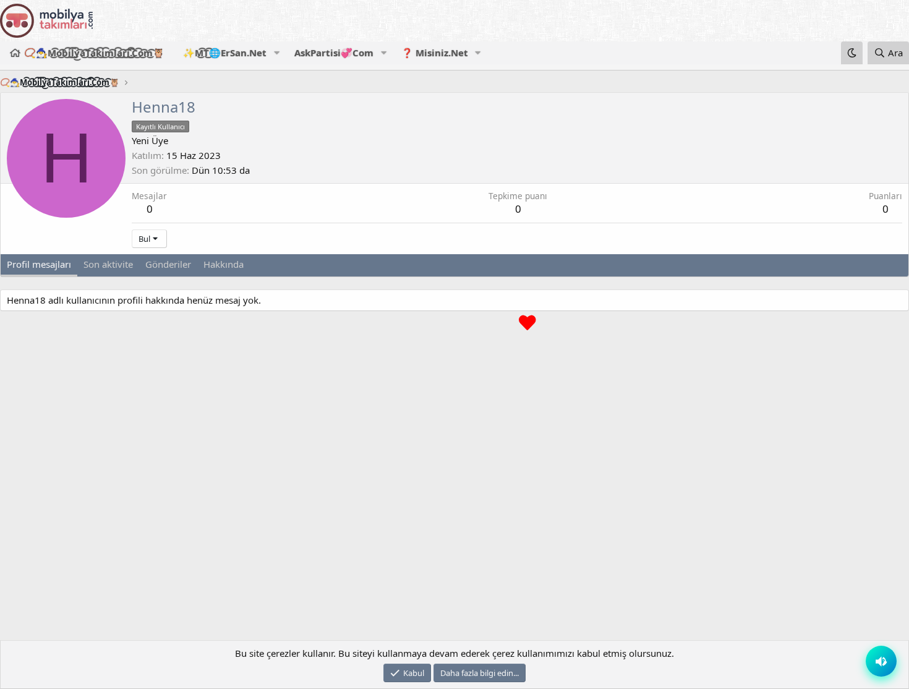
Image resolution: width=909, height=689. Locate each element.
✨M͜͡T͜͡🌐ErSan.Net (225, 52)
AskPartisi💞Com (333, 52)
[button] (276, 52)
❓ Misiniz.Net (434, 52)
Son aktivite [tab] (108, 264)
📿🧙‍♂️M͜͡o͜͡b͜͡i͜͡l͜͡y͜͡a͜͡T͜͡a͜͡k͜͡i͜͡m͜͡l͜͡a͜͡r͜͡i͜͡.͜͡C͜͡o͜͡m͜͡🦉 (94, 52)
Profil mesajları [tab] (39, 264)
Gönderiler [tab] (168, 264)
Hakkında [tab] (223, 264)
